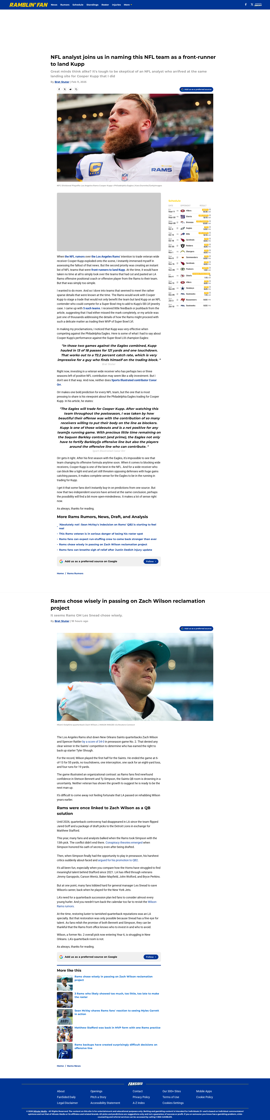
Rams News (74, 1065)
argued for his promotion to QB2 (118, 860)
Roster (105, 4)
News (54, 4)
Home (60, 573)
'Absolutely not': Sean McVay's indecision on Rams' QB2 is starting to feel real (107, 526)
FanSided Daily (66, 1097)
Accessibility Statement (105, 1103)
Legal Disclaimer (67, 1103)
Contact (138, 1091)
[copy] (76, 89)
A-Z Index (139, 1103)
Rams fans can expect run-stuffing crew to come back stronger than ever (108, 539)
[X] (252, 4)
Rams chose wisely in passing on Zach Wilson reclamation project (103, 544)
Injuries (116, 4)
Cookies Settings (173, 1103)
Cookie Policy (204, 1097)
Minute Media (40, 1111)
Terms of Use (171, 1097)
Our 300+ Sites (172, 1091)
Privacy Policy (141, 1097)
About (61, 1091)
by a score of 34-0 (93, 741)
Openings (96, 1091)
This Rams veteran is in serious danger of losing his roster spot (101, 533)
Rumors (64, 4)
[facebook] (246, 4)
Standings (92, 4)
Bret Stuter (62, 81)
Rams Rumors (75, 573)
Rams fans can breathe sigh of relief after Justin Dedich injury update (105, 549)
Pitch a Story (98, 1097)
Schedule (78, 4)
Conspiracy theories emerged (124, 842)
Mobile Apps (204, 1091)
